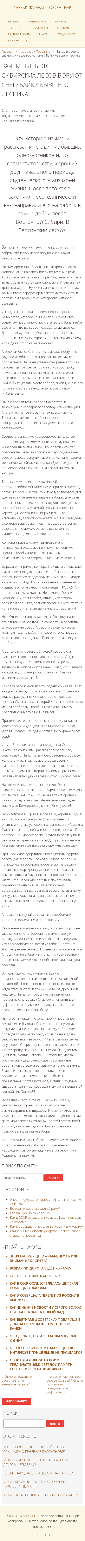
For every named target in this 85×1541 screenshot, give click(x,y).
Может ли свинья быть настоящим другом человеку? (35, 1462)
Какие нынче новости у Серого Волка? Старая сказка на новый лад (46, 1309)
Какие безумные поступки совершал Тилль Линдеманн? (37, 1484)
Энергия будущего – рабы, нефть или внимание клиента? (44, 1258)
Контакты (42, 1534)
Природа (61, 21)
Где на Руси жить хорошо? (30, 1213)
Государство (66, 34)
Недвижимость (19, 34)
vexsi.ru (31, 1516)
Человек (14, 21)
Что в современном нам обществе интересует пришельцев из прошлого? (46, 1350)
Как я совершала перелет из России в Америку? (46, 1226)
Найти (53, 1177)
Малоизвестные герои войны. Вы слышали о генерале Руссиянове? (34, 1449)
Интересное (37, 21)
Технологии (16, 28)
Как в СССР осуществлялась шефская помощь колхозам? (44, 1285)
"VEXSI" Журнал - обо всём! (42, 7)
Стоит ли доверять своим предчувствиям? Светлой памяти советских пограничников (41, 1364)
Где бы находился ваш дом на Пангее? (38, 1473)
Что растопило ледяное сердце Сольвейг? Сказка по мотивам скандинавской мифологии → (65, 1384)
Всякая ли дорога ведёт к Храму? (35, 1208)
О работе (63, 28)
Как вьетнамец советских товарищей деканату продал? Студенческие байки (45, 1324)
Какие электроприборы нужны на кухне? (40, 1495)
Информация (16, 1401)
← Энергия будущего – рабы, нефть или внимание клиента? (18, 1380)
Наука (43, 34)
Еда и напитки (18, 40)
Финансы (41, 28)
